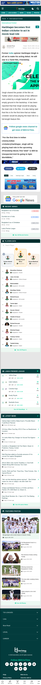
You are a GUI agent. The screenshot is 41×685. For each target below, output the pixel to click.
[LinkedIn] (16, 669)
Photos (36, 13)
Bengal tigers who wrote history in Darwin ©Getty (17, 535)
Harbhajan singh (20, 175)
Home (3, 13)
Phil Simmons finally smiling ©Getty (29, 555)
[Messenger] (34, 664)
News (22, 13)
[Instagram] (16, 664)
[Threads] (25, 669)
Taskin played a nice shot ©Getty (28, 592)
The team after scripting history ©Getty (30, 580)
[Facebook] (7, 664)
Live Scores (12, 13)
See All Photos (21, 603)
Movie (28, 175)
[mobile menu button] (2, 8)
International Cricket (16, 19)
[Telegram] (20, 669)
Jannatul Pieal (11, 46)
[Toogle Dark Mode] (33, 8)
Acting (34, 175)
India (11, 53)
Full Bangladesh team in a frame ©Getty (28, 543)
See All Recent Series (21, 235)
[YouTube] (11, 664)
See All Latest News (21, 504)
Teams (29, 13)
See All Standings (19, 409)
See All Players (22, 350)
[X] (20, 664)
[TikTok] (25, 664)
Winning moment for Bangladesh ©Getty (27, 568)
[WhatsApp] (29, 664)
